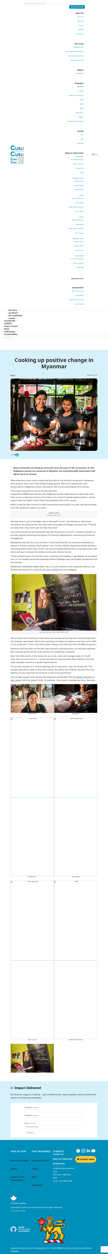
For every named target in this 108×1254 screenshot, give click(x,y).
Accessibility (22, 1210)
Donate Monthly (80, 202)
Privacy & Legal (15, 1210)
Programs (79, 83)
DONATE (81, 195)
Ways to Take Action (74, 153)
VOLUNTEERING (79, 156)
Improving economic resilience (76, 55)
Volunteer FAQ (80, 168)
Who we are (81, 16)
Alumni (82, 172)
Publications (80, 143)
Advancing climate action (77, 60)
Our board (81, 29)
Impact (80, 70)
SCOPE (82, 99)
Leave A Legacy (79, 211)
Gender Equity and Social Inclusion (74, 51)
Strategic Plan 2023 (78, 47)
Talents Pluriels (80, 112)
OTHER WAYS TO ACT (78, 178)
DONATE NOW (77, 279)
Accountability (10, 334)
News (82, 139)
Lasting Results (80, 73)
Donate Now (78, 287)
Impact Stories (11, 326)
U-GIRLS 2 (81, 117)
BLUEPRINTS (80, 86)
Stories (80, 131)
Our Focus (79, 44)
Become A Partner (79, 181)
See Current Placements (77, 159)
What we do (81, 21)
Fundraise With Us (79, 185)
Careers (11, 318)
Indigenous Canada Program (76, 95)
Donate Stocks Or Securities (76, 207)
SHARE (82, 104)
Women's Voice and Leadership (75, 121)
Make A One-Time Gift (78, 198)
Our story (81, 25)
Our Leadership (15, 315)
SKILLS (82, 108)
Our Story (12, 310)
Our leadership (80, 34)
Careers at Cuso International (17, 1178)
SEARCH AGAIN (77, 7)
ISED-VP (81, 91)
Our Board (13, 313)
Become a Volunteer (78, 263)
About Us (80, 13)
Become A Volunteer (78, 163)
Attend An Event (79, 189)
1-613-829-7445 (65, 1181)
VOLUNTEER (9, 321)
